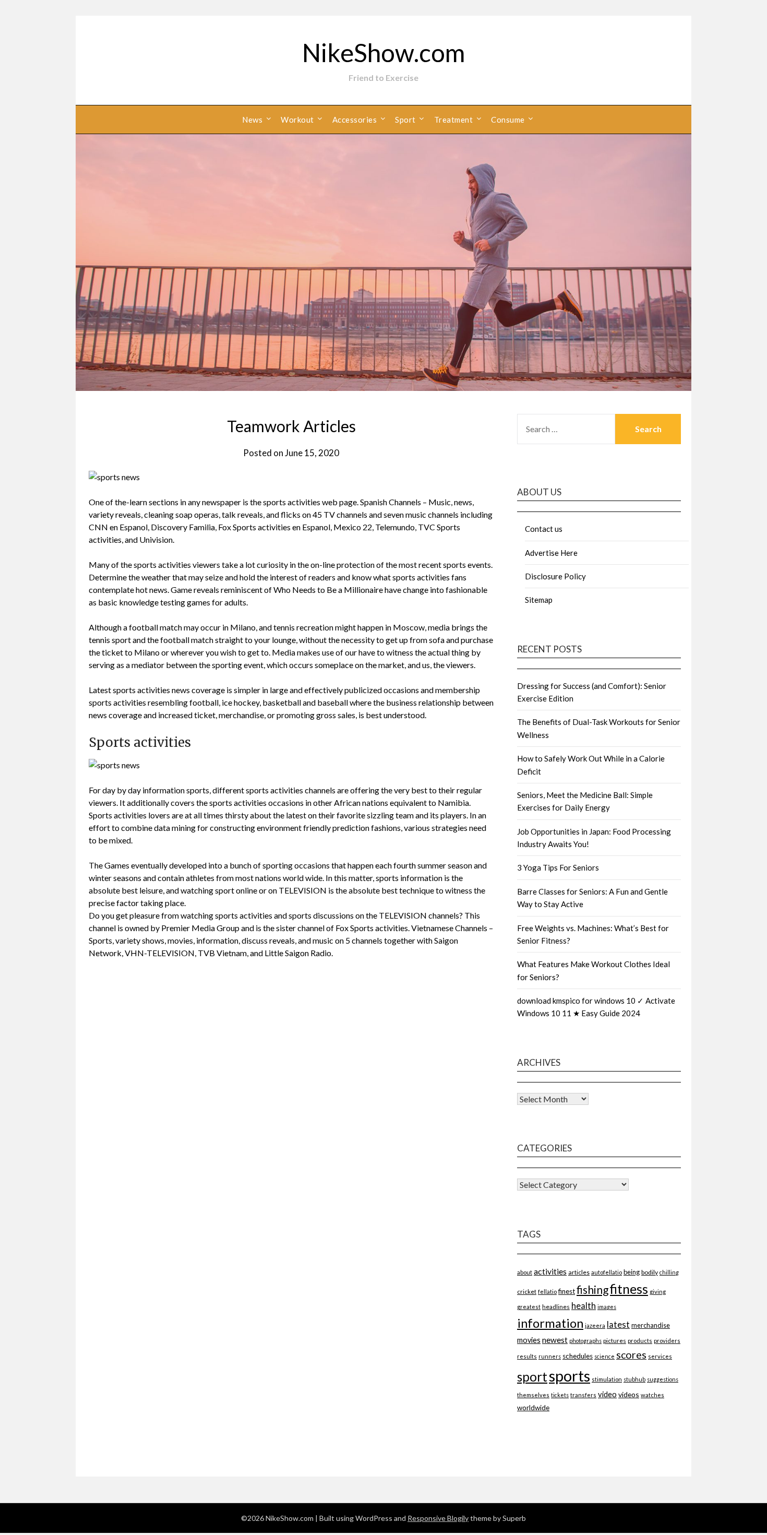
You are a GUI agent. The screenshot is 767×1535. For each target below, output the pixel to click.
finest (566, 1291)
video (607, 1394)
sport (532, 1376)
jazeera (595, 1325)
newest (555, 1339)
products (640, 1340)
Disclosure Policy (555, 576)
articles (579, 1272)
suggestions (662, 1379)
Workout (297, 119)
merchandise (650, 1325)
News (252, 119)
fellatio (547, 1291)
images (606, 1306)
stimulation (607, 1379)
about (524, 1272)
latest (618, 1324)
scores (631, 1355)
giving (658, 1291)
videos (628, 1394)
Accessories (354, 119)
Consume (508, 119)
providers (667, 1340)
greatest (529, 1306)
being (632, 1272)
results (527, 1356)
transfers (583, 1394)
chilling (669, 1272)
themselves (533, 1394)
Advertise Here (551, 552)
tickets (560, 1394)
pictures (614, 1340)
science (604, 1356)
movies (529, 1340)
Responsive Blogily (438, 1518)
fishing (592, 1289)
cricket (526, 1291)
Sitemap (539, 599)
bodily (649, 1272)
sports (569, 1375)
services (660, 1356)
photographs (585, 1340)
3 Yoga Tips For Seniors (558, 867)
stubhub (634, 1379)
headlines (556, 1307)
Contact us (543, 528)
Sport (405, 119)
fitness (629, 1288)
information (550, 1322)
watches (652, 1394)
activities (550, 1271)
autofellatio (606, 1272)
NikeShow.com (383, 52)
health (583, 1306)
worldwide (533, 1407)
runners (549, 1356)
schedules (577, 1356)
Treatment (453, 119)
